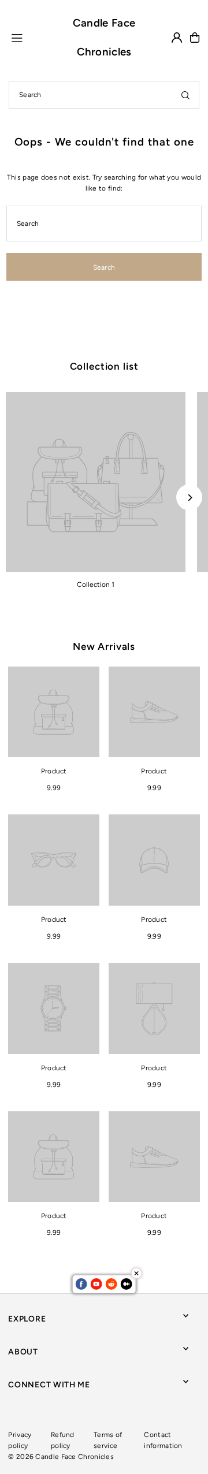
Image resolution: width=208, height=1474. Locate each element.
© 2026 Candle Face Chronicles (61, 1457)
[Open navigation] (34, 37)
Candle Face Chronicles (104, 37)
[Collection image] (95, 482)
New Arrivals (104, 646)
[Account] (177, 37)
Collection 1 (95, 584)
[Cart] (194, 37)
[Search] (185, 95)
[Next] (189, 498)
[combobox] (104, 95)
